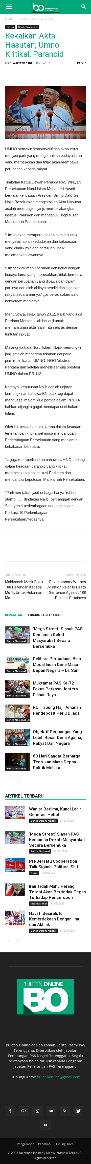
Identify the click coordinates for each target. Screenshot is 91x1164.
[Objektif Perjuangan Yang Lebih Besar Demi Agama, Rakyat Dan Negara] (17, 737)
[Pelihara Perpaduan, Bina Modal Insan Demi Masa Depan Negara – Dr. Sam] (17, 664)
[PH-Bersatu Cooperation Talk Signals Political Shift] (15, 865)
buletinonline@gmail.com (58, 1077)
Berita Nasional (43, 19)
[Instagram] (37, 1111)
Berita (22, 19)
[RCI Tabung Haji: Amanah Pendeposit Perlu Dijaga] (17, 713)
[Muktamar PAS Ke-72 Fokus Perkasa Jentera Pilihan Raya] (17, 689)
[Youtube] (45, 1125)
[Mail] (51, 1111)
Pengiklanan (25, 1144)
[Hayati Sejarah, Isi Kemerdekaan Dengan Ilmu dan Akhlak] (15, 918)
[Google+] (24, 1111)
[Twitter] (78, 1111)
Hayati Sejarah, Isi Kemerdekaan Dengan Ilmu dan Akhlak (54, 919)
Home (9, 19)
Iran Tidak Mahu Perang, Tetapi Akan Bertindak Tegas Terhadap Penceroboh (57, 892)
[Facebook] (10, 1111)
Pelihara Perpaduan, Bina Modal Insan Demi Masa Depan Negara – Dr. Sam (57, 664)
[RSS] (65, 1111)
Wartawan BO (22, 63)
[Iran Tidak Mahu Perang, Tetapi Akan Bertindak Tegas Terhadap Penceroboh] (15, 889)
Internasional (39, 903)
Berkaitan (13, 615)
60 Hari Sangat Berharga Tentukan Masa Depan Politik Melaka (56, 761)
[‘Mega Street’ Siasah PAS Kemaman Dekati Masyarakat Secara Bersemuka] (17, 634)
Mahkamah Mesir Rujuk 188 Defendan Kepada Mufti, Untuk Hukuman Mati (24, 590)
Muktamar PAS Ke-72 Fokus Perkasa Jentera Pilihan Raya (55, 688)
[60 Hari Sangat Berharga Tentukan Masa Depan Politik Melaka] (17, 762)
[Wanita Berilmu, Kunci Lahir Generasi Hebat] (15, 812)
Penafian (44, 1144)
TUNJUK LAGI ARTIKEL (44, 615)
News (34, 873)
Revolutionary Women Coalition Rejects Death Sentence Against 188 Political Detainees (66, 590)
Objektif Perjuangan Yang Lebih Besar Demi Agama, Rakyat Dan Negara (57, 737)
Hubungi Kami (64, 1144)
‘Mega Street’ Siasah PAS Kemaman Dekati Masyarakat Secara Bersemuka (57, 840)
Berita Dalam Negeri (43, 820)
